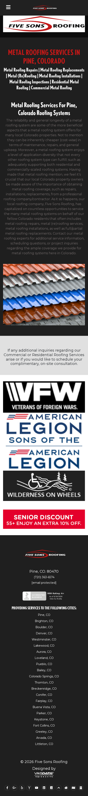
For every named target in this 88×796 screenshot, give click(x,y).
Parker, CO (44, 713)
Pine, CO (44, 615)
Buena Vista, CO (44, 707)
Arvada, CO (44, 738)
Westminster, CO (44, 639)
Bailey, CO (44, 670)
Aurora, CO (44, 652)
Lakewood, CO (44, 645)
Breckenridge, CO (44, 688)
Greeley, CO (44, 732)
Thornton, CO (44, 682)
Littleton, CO (44, 744)
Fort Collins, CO (44, 725)
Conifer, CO (44, 695)
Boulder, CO (44, 627)
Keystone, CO (44, 719)
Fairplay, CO (44, 701)
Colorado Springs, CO (44, 676)
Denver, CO (44, 633)
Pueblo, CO (44, 664)
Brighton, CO (44, 621)
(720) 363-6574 (44, 577)
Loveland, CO (44, 658)
